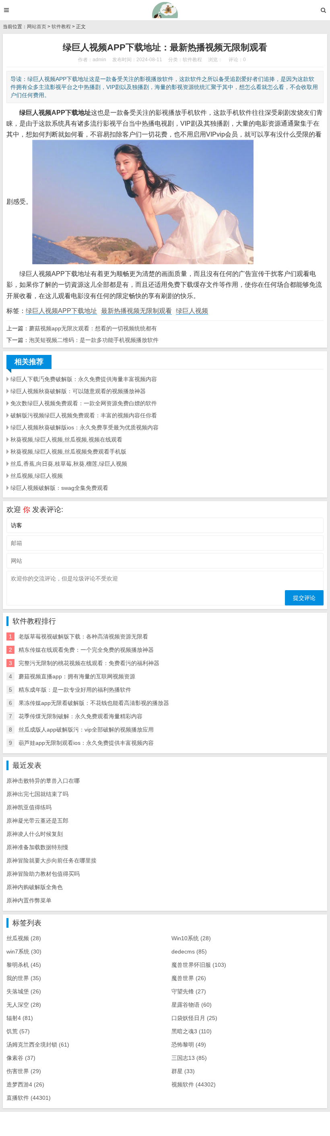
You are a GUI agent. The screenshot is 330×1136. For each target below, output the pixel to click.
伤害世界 (23, 1071)
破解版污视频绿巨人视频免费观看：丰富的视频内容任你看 (83, 415)
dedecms (189, 951)
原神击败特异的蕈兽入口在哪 (43, 780)
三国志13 (189, 1058)
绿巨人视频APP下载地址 (61, 310)
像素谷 (20, 1058)
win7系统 (23, 951)
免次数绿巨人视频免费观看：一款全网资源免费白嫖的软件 (83, 403)
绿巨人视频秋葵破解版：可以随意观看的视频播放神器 (78, 391)
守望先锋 (188, 991)
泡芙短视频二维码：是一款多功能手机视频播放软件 (94, 340)
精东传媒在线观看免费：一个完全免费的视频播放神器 (86, 650)
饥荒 (18, 1031)
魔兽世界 (188, 978)
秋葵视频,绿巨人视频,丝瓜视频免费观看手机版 (68, 451)
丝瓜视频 (23, 938)
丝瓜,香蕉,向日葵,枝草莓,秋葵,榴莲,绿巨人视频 (68, 463)
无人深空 (23, 1004)
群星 (183, 1071)
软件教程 (61, 26)
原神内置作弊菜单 (29, 900)
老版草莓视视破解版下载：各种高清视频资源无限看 (83, 636)
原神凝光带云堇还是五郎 (37, 820)
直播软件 (28, 1098)
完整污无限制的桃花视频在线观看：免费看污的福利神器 (89, 663)
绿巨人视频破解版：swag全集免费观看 (59, 488)
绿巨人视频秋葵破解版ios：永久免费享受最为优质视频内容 (84, 427)
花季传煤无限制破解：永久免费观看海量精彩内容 (80, 716)
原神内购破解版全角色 (34, 887)
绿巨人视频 (192, 310)
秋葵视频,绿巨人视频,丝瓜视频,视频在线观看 (66, 439)
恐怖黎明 (188, 1044)
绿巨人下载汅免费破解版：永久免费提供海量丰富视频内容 (83, 379)
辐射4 (19, 1018)
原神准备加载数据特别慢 (37, 847)
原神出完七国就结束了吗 (37, 794)
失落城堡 (23, 991)
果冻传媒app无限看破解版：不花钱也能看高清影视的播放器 (94, 703)
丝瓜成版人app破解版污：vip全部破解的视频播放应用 (86, 729)
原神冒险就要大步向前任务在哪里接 (51, 860)
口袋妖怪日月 (194, 1018)
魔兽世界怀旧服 (198, 965)
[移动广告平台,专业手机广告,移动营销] (165, 10)
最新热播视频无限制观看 (136, 310)
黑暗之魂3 (191, 1031)
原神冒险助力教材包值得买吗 (43, 874)
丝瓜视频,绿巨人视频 (36, 476)
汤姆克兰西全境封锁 (37, 1044)
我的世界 (23, 978)
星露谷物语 (191, 1004)
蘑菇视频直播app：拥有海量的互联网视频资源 (77, 676)
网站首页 (36, 26)
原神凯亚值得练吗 (29, 807)
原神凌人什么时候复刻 (34, 834)
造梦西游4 (25, 1084)
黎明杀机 (23, 965)
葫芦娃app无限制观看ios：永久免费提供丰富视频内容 (86, 743)
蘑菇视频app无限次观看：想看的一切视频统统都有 (93, 328)
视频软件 (193, 1084)
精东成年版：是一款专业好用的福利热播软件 (75, 689)
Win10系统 (191, 938)
